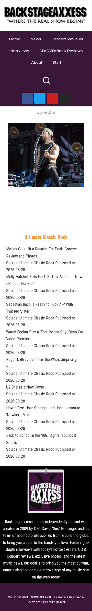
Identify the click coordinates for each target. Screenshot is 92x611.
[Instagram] (65, 98)
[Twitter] (39, 98)
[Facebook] (27, 98)
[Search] (46, 82)
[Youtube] (52, 98)
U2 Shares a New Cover (25, 387)
